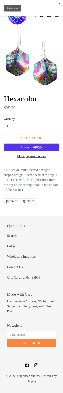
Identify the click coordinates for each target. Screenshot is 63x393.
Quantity (9, 119)
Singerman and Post (29, 375)
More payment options (31, 156)
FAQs (11, 246)
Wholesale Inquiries (21, 256)
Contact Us (15, 267)
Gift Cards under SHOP (23, 277)
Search (12, 235)
